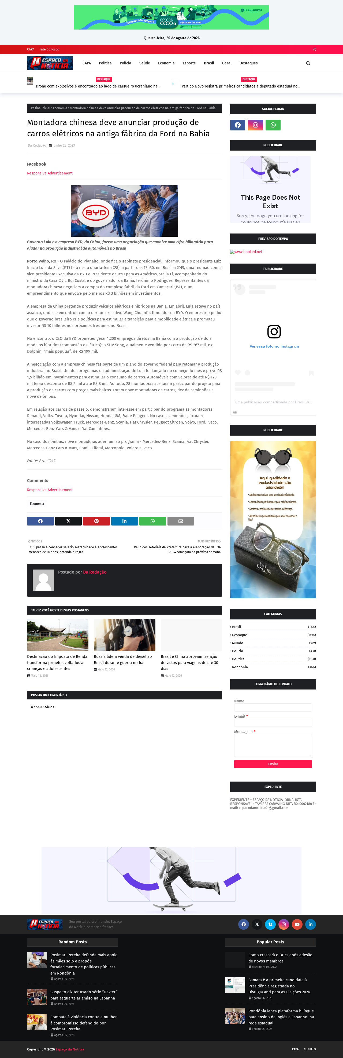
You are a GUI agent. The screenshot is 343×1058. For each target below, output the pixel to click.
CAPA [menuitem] (87, 63)
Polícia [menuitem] (125, 63)
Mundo (274, 643)
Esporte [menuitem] (189, 63)
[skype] (270, 924)
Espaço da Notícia (70, 1049)
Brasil (274, 627)
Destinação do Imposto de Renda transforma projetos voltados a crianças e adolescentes (57, 662)
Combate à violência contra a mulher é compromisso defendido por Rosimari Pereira (83, 1023)
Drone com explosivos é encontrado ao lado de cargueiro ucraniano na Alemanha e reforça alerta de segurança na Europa (97, 86)
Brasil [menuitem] (209, 63)
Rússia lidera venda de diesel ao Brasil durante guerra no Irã (123, 659)
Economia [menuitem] (166, 63)
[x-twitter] (257, 924)
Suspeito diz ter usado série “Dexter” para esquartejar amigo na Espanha (83, 995)
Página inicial (40, 108)
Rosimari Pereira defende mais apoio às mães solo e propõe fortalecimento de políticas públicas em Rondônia (84, 964)
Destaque (274, 635)
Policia (274, 651)
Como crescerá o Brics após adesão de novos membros (280, 958)
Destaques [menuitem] (249, 63)
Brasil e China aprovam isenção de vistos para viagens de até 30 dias (189, 662)
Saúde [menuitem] (144, 63)
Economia (60, 108)
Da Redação (37, 145)
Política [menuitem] (105, 63)
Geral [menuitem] (227, 63)
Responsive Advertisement (50, 173)
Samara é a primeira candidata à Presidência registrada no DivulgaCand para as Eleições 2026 (279, 985)
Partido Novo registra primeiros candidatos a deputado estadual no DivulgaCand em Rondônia (239, 86)
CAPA (30, 49)
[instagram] (313, 49)
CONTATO (310, 1049)
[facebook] (237, 125)
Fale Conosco (49, 49)
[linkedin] (310, 924)
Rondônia (274, 667)
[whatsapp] (273, 125)
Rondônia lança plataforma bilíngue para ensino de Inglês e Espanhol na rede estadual (281, 1017)
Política (274, 659)
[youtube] (297, 924)
